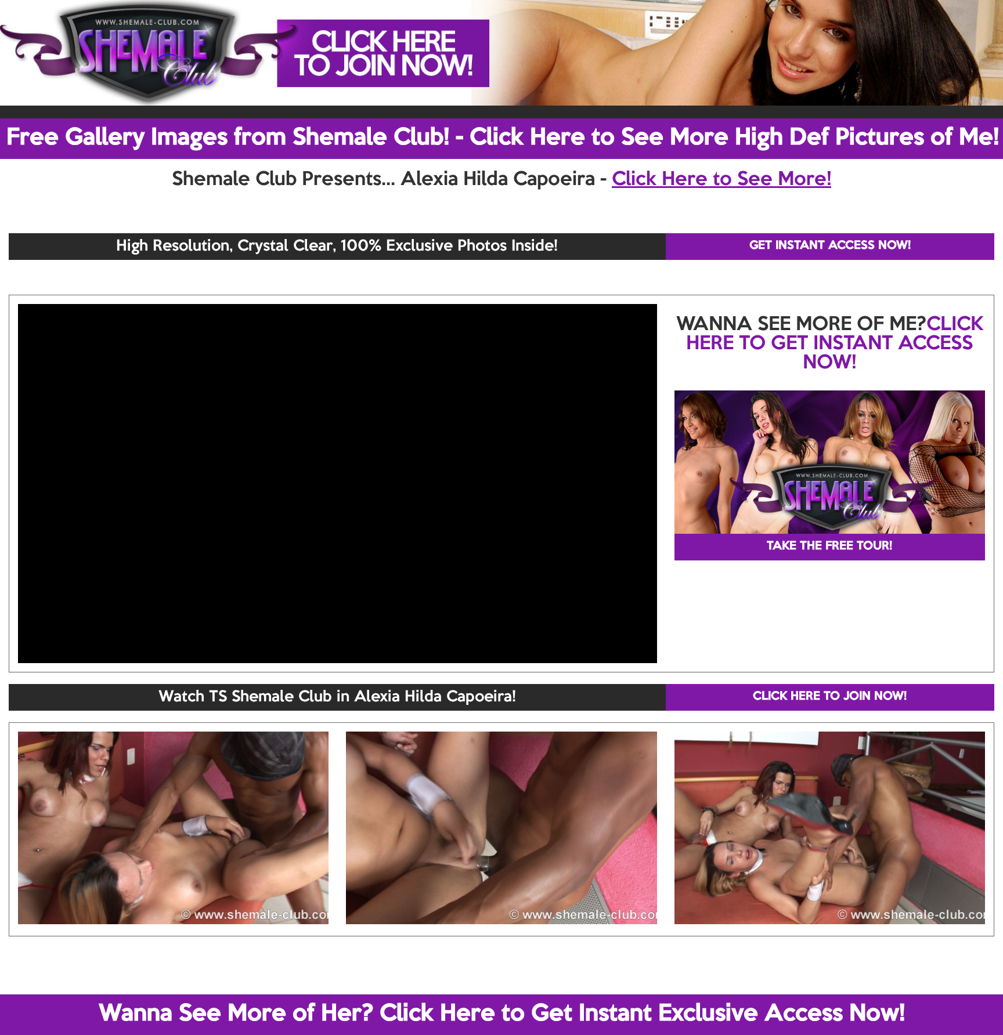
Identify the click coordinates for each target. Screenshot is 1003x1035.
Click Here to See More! (721, 180)
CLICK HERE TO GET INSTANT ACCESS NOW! (834, 344)
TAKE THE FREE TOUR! (829, 546)
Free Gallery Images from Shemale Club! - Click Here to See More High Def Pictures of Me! (502, 138)
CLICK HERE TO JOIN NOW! (830, 697)
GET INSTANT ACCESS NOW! (830, 246)
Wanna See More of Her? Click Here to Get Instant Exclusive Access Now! (502, 1014)
